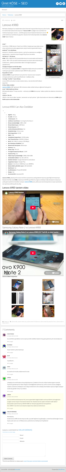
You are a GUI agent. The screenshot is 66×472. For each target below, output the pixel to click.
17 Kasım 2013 (7, 20)
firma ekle (17, 469)
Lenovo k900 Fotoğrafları (33, 321)
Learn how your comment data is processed (36, 461)
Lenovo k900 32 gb (22, 321)
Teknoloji (10, 15)
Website (22, 441)
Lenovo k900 (14, 321)
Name (22, 435)
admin (14, 20)
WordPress (62, 469)
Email (22, 438)
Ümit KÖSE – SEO (15, 3)
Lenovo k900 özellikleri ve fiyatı (48, 321)
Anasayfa (4, 9)
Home (4, 15)
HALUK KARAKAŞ (25, 430)
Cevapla (11, 341)
